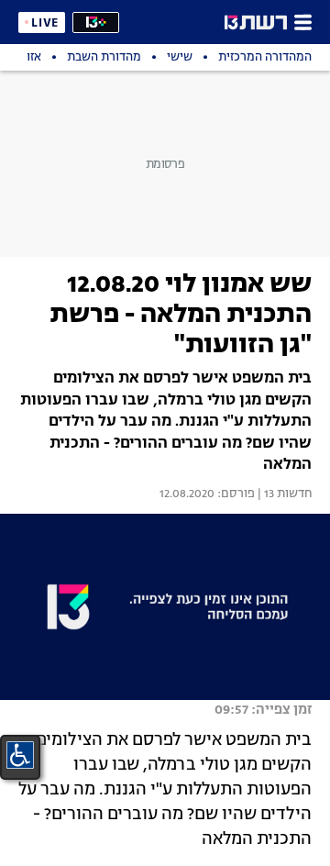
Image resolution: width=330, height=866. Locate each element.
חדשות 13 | (283, 494)
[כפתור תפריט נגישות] (20, 755)
